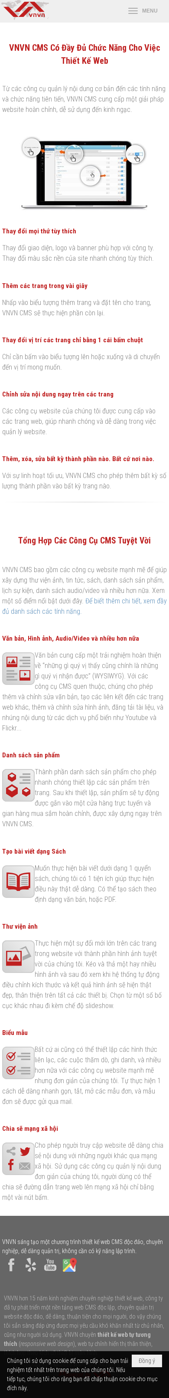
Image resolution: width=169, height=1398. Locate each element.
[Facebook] (11, 1271)
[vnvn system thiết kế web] (24, 17)
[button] (143, 11)
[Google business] (70, 1271)
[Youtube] (50, 1271)
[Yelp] (31, 1271)
